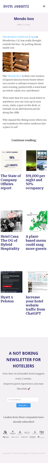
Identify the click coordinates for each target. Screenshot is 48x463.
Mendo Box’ (14, 76)
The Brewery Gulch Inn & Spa (19, 36)
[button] (44, 6)
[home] (15, 6)
